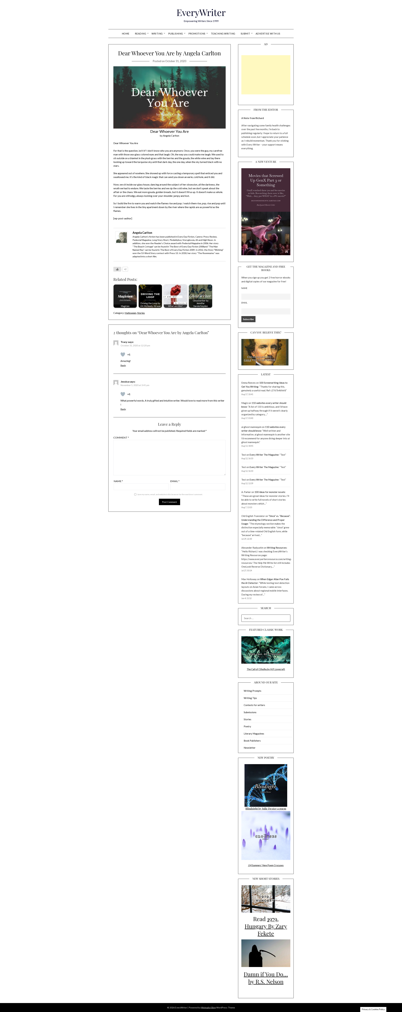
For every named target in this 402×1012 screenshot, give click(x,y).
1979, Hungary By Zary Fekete (266, 926)
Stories (141, 312)
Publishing (175, 33)
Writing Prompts (252, 690)
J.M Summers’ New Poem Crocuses (266, 865)
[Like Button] (117, 269)
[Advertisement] (265, 74)
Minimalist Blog (208, 1007)
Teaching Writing (223, 33)
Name (118, 481)
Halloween (130, 312)
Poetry (247, 726)
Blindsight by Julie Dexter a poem (265, 808)
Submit (245, 33)
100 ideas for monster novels (270, 492)
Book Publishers (252, 740)
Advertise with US (268, 33)
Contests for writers (254, 705)
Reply (123, 365)
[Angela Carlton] (121, 242)
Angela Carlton (142, 232)
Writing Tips (250, 698)
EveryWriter (201, 12)
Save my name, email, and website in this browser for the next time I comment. (170, 494)
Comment (121, 437)
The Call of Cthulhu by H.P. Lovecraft (266, 669)
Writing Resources (277, 547)
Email (174, 481)
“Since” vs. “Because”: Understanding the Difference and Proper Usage (265, 520)
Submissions (250, 712)
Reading (140, 33)
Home (125, 33)
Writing (157, 33)
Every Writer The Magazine (264, 454)
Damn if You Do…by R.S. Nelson (266, 977)
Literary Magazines (254, 733)
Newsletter (249, 747)
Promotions (196, 33)
